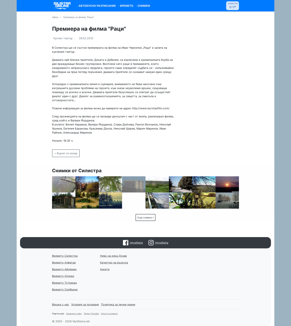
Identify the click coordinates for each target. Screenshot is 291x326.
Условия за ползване (85, 304)
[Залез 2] (227, 184)
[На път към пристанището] (180, 184)
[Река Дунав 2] (157, 200)
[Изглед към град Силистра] (87, 184)
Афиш (55, 17)
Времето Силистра (65, 255)
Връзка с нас (60, 304)
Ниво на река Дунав (113, 255)
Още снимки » (145, 217)
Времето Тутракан (64, 282)
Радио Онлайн (91, 313)
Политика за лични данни (118, 304)
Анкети (105, 269)
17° (233, 6)
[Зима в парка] (227, 200)
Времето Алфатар (64, 262)
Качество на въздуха (114, 262)
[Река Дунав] (204, 184)
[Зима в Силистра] (110, 200)
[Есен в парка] (87, 200)
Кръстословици (109, 313)
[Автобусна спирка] (63, 200)
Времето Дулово (63, 276)
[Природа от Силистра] (157, 184)
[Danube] (204, 200)
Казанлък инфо (74, 313)
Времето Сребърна (64, 289)
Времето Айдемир (64, 269)
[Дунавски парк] (180, 200)
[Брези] (110, 184)
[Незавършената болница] (134, 184)
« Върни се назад (65, 153)
